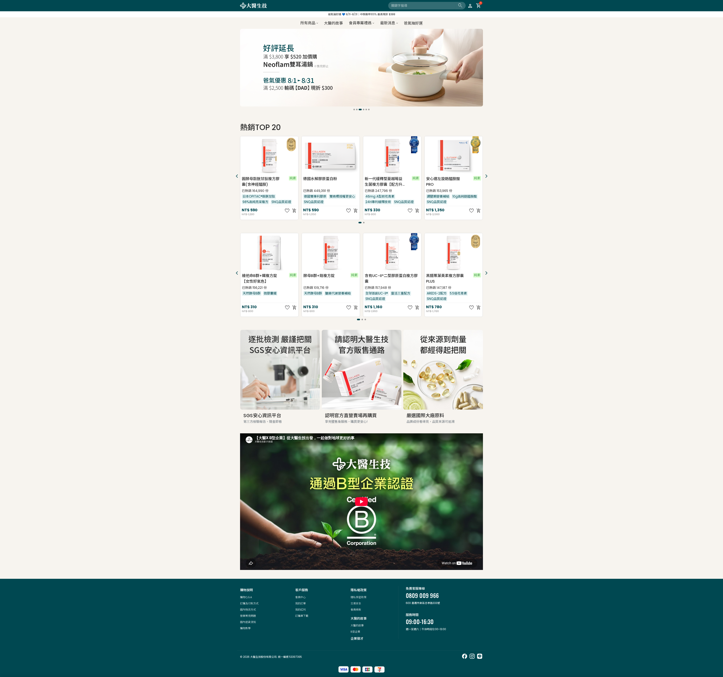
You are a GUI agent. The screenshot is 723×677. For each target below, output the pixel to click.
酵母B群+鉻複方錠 (257, 275)
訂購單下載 (301, 616)
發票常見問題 (248, 616)
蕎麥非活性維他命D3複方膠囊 (445, 278)
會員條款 (356, 610)
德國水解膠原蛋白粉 (259, 178)
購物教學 (245, 628)
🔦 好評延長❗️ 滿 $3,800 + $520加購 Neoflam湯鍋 (361, 14)
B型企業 (355, 632)
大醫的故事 (357, 625)
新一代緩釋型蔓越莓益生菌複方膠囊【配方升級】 (322, 181)
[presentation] (243, 68)
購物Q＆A (246, 597)
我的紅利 (300, 610)
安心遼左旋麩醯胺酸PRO (382, 181)
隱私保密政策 (358, 597)
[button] (354, 109)
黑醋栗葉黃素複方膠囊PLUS (383, 278)
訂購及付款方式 (249, 603)
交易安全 (356, 603)
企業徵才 (357, 638)
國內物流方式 (248, 610)
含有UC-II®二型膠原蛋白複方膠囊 (329, 278)
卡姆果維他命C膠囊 (442, 178)
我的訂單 (300, 603)
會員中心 (300, 597)
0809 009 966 (422, 595)
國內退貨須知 (248, 622)
